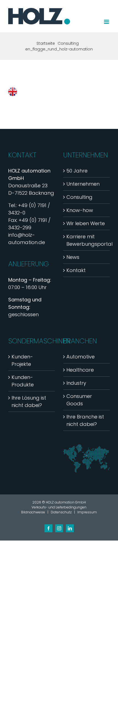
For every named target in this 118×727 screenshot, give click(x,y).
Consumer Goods (79, 400)
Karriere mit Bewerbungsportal (86, 240)
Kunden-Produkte (23, 381)
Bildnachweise (33, 512)
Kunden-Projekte (22, 360)
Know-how (79, 210)
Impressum (87, 512)
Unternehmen (83, 183)
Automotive (80, 356)
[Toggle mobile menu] (107, 22)
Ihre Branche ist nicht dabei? (85, 420)
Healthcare (80, 369)
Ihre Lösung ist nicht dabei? (29, 401)
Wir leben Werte (85, 223)
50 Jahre (77, 170)
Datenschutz (61, 512)
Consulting (79, 197)
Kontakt (76, 270)
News (72, 257)
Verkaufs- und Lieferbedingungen (59, 507)
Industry (76, 383)
